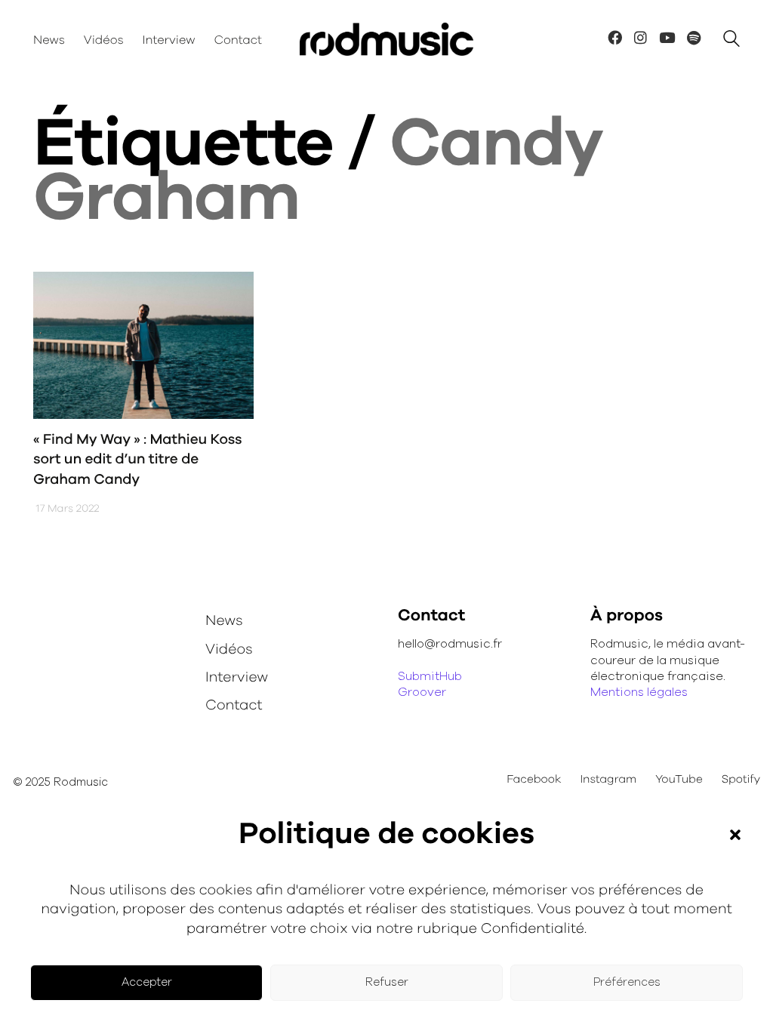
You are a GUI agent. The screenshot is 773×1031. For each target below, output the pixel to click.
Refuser (386, 982)
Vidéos (229, 649)
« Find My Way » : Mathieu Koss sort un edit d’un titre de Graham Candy (137, 459)
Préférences (627, 982)
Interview (236, 677)
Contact (234, 705)
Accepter (147, 982)
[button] (735, 834)
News (224, 621)
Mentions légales (639, 692)
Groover (422, 692)
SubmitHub (430, 676)
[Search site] (731, 41)
